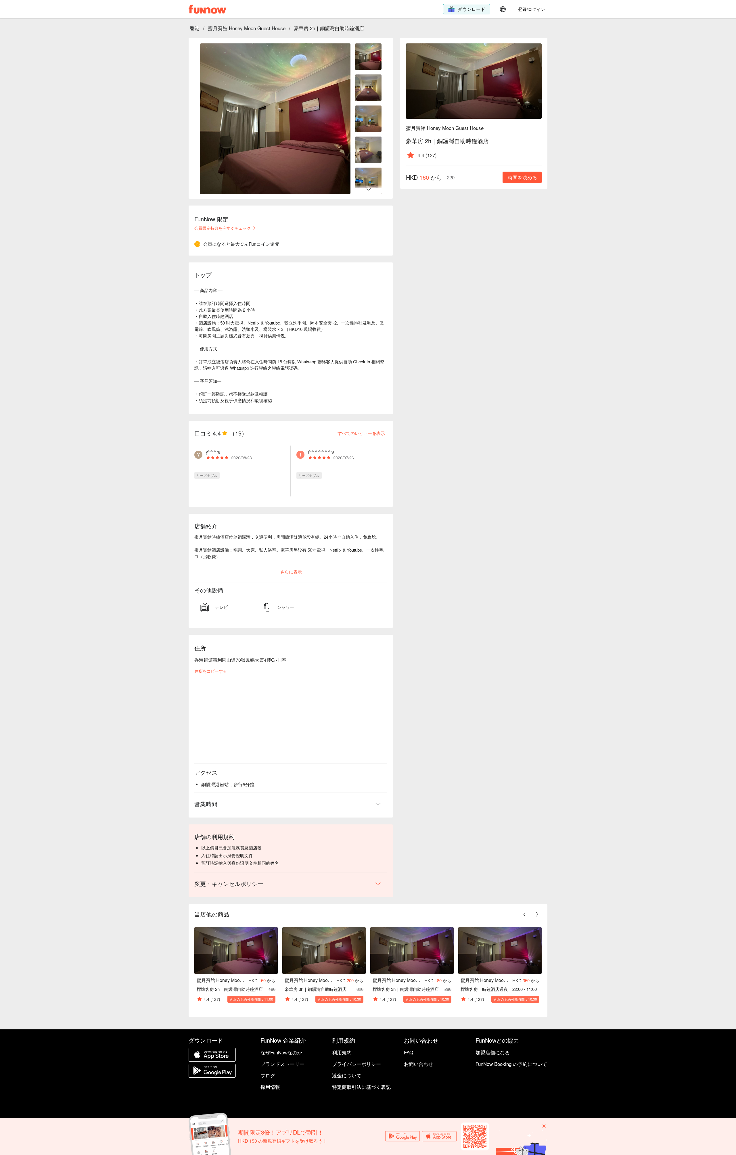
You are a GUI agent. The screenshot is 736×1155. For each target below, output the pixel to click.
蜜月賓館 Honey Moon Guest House (246, 28)
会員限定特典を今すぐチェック (222, 228)
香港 (195, 28)
